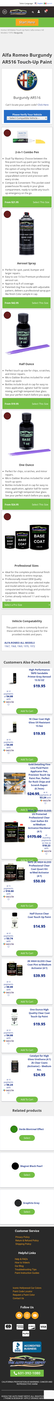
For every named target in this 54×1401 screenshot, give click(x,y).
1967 (7, 646)
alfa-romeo (35, 30)
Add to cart (27, 711)
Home (3, 30)
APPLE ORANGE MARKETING (37, 1398)
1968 (13, 646)
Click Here (43, 104)
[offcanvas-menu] (4, 12)
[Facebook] (19, 1315)
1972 (32, 646)
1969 (19, 646)
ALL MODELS (27, 642)
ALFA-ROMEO (12, 642)
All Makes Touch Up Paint (18, 30)
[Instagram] (27, 1315)
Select (27, 1138)
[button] (8, 698)
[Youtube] (35, 1315)
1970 (11, 32)
